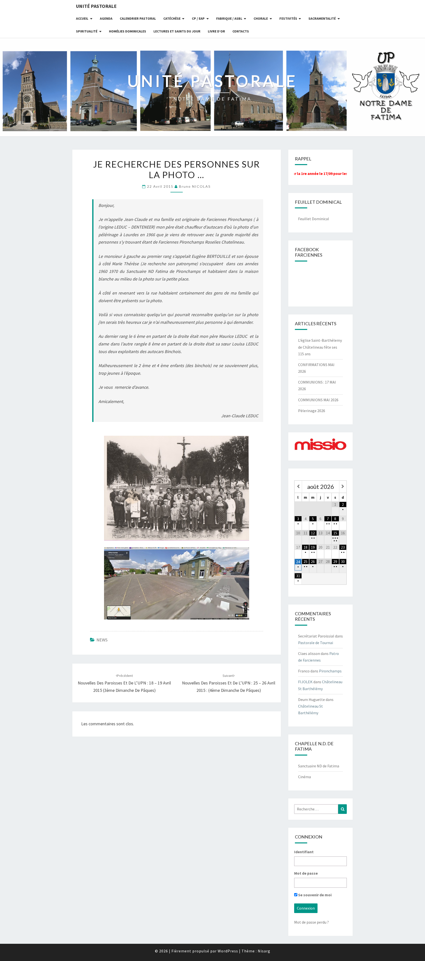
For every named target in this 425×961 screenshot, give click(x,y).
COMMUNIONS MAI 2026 (318, 399)
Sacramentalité (322, 18)
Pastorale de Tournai (315, 642)
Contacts (240, 31)
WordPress (228, 950)
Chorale (261, 18)
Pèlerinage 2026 (311, 410)
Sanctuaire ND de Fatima (318, 765)
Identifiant (304, 851)
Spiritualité (86, 31)
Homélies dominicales (127, 31)
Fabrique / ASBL (229, 18)
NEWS (101, 640)
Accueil (82, 18)
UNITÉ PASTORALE (96, 6)
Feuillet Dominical (313, 218)
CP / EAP (198, 18)
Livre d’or (216, 31)
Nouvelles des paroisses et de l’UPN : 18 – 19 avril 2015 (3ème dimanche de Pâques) (124, 683)
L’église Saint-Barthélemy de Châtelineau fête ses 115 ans (320, 347)
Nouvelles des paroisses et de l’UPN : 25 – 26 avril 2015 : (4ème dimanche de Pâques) (228, 683)
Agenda (106, 18)
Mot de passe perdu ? (311, 922)
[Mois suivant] (342, 486)
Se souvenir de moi (314, 894)
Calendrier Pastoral (138, 18)
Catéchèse (172, 18)
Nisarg (264, 950)
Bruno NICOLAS (195, 186)
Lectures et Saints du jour (176, 31)
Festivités (288, 18)
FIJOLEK (305, 681)
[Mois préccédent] (298, 486)
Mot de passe (306, 873)
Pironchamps (330, 670)
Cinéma (304, 776)
